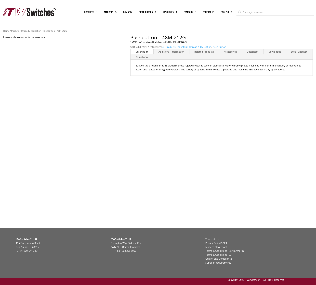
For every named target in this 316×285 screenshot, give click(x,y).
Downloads (274, 51)
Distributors (146, 12)
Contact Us (208, 12)
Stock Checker (299, 51)
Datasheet (252, 51)
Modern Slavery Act (216, 247)
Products (89, 12)
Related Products (204, 51)
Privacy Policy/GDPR (216, 243)
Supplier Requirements (218, 262)
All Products (169, 46)
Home (6, 30)
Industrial (182, 46)
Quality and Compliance (218, 258)
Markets (108, 12)
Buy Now (127, 12)
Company (188, 12)
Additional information (171, 51)
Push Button (219, 46)
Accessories (230, 51)
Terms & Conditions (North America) (225, 250)
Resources (168, 12)
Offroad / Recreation (31, 30)
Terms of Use (212, 239)
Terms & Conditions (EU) (218, 254)
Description (141, 51)
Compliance (142, 57)
